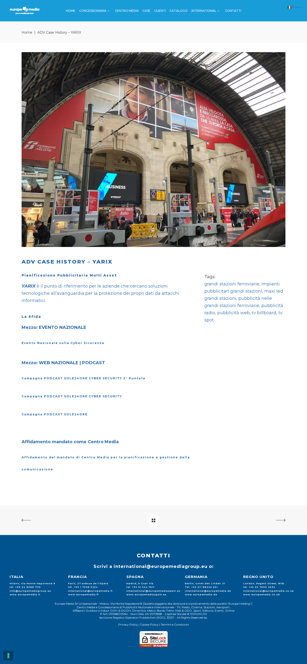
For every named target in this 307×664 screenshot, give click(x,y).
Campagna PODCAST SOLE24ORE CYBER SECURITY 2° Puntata (83, 378)
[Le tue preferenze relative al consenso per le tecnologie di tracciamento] (8, 655)
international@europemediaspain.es (153, 591)
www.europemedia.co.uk (261, 594)
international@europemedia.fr (90, 591)
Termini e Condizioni (175, 624)
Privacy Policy (128, 624)
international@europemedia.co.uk (268, 591)
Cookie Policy (149, 624)
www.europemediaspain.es (146, 594)
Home (27, 32)
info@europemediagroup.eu (30, 591)
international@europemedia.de (208, 591)
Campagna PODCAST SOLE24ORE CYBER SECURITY (72, 396)
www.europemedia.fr (83, 594)
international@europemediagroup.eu (160, 566)
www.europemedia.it (25, 594)
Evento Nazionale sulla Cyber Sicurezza (63, 343)
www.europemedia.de (201, 594)
